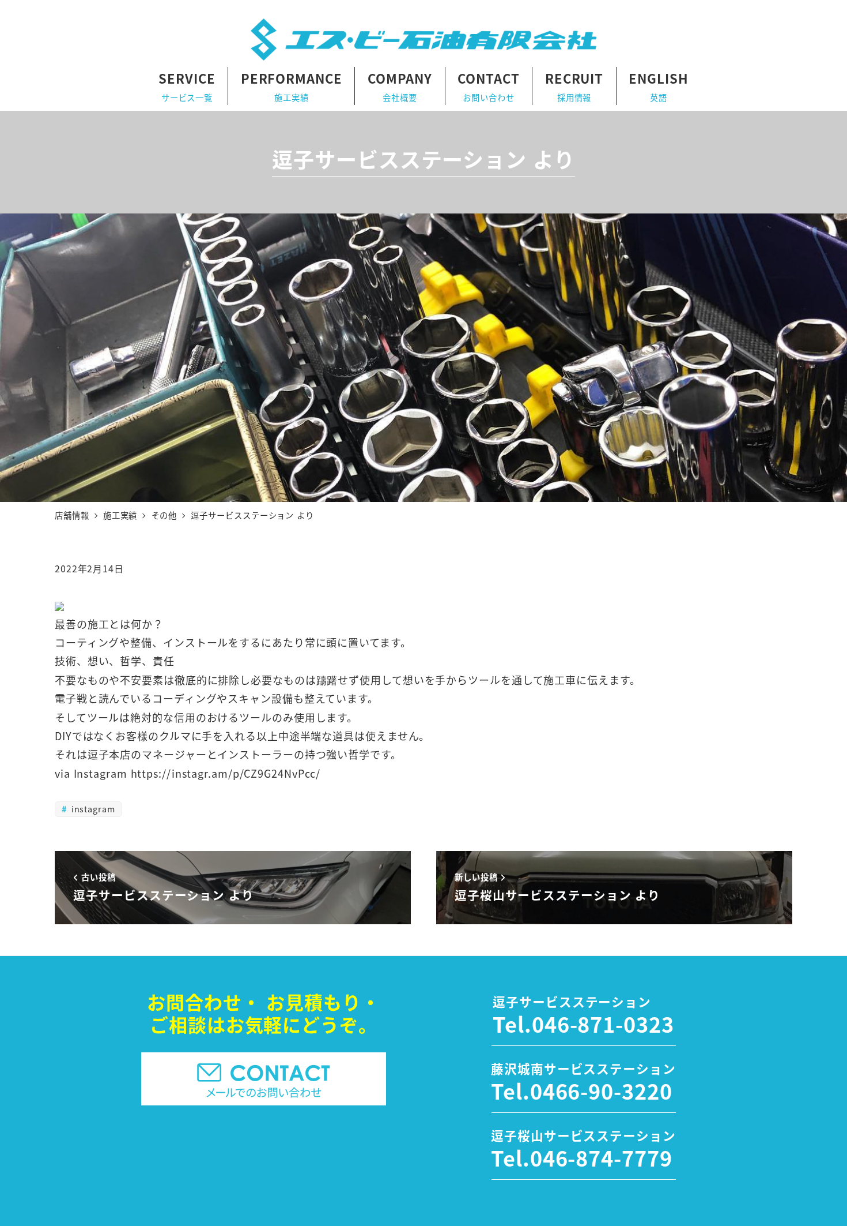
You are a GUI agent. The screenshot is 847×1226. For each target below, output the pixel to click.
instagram (92, 809)
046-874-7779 (601, 1157)
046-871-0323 (603, 1023)
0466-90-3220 (601, 1090)
